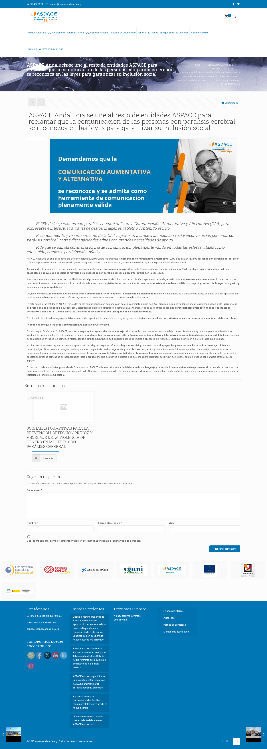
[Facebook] (233, 4)
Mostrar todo (231, 103)
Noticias (216, 68)
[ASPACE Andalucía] (44, 16)
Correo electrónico (110, 523)
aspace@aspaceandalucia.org (65, 4)
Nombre (32, 523)
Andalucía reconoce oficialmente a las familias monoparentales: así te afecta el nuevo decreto (90, 702)
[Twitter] (238, 4)
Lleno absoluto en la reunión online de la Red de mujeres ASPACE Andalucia (88, 720)
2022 (230, 68)
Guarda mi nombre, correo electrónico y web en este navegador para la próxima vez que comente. (84, 540)
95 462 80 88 (36, 4)
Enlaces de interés (173, 611)
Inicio (197, 64)
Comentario (34, 490)
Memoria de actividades (176, 631)
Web (171, 523)
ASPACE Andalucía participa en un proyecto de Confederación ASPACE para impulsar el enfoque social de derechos (89, 682)
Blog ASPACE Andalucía (220, 64)
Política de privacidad (174, 624)
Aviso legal (169, 618)
